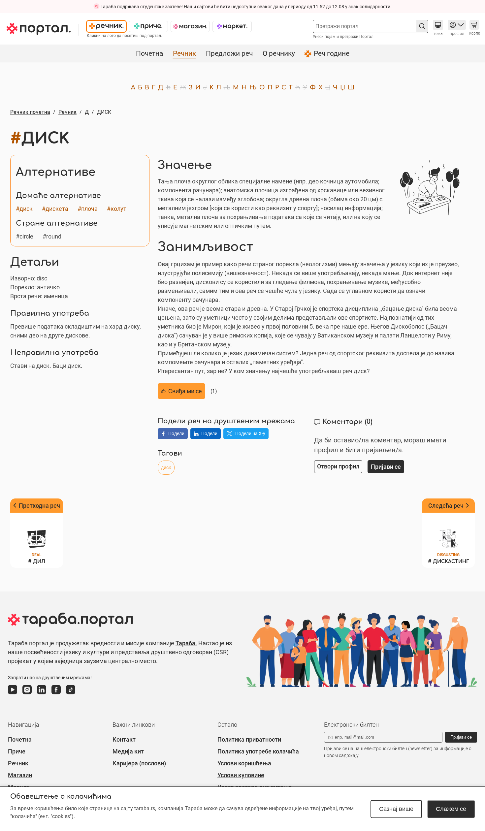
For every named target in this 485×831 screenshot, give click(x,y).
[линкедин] (41, 694)
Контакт (124, 739)
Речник (184, 53)
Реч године (331, 53)
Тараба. (186, 643)
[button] (422, 26)
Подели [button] (176, 433)
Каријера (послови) (139, 763)
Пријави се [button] (386, 466)
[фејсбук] (56, 694)
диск (166, 467)
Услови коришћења (244, 763)
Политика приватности (249, 739)
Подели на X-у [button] (250, 433)
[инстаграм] (27, 694)
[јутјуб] (12, 694)
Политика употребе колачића (258, 751)
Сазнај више (396, 809)
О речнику (279, 53)
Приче (16, 751)
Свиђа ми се (185, 391)
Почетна (149, 53)
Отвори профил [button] (338, 466)
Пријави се (461, 737)
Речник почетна (30, 112)
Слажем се (451, 809)
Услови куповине (240, 775)
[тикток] (70, 694)
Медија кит (128, 751)
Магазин (20, 775)
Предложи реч (229, 53)
